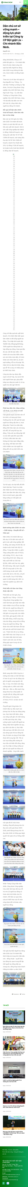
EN (20, 2)
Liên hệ (4, 1154)
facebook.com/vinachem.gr (10, 1179)
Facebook (16, 994)
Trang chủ (5, 407)
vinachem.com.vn (13, 1176)
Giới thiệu (4, 1149)
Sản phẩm (15, 1149)
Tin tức (10, 1149)
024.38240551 (15, 1169)
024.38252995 (6, 1171)
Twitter (23, 994)
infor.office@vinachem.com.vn (11, 1174)
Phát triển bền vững (7, 1152)
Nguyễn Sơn (6, 51)
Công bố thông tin (18, 1152)
